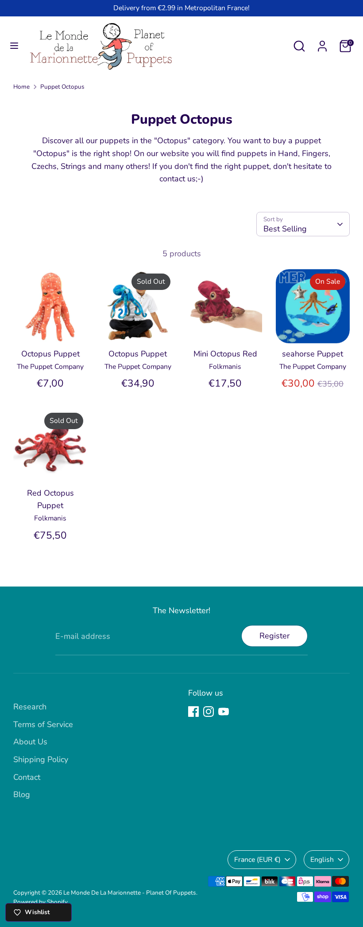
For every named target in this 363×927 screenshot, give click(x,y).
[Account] (322, 43)
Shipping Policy (40, 759)
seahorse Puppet (312, 353)
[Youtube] (223, 711)
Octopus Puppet (50, 353)
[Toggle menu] (14, 46)
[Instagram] (208, 711)
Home (21, 86)
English (322, 859)
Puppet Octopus (62, 86)
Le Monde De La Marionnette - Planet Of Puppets (129, 892)
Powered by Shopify (40, 902)
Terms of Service (43, 724)
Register (274, 635)
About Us (30, 741)
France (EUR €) (257, 859)
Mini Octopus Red (225, 353)
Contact (26, 777)
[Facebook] (193, 711)
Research (29, 706)
